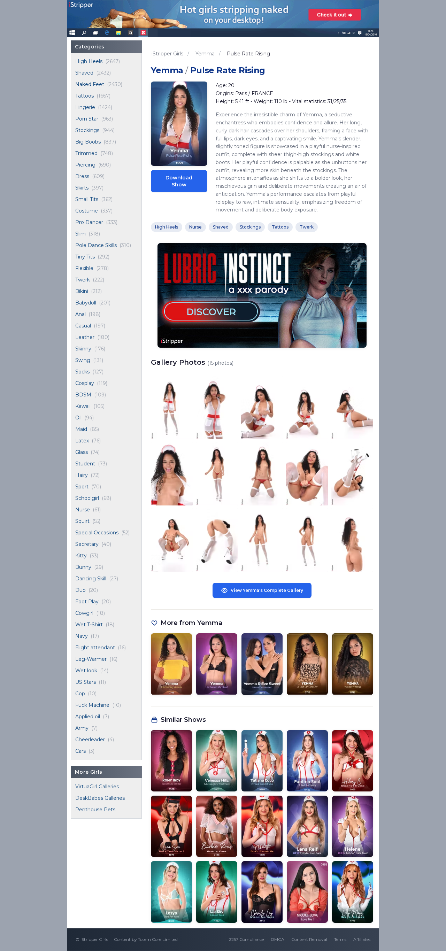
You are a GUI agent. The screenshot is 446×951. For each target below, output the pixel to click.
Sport (82, 487)
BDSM (83, 395)
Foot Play (87, 601)
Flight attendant (95, 647)
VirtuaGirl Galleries (97, 786)
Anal (80, 314)
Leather (84, 337)
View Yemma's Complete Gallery (267, 590)
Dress (82, 176)
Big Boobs (88, 142)
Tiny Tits (85, 257)
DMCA (277, 939)
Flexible (84, 268)
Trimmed (86, 153)
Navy (81, 636)
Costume (86, 211)
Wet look (86, 670)
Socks (82, 372)
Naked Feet (89, 84)
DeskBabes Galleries (100, 798)
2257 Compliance (246, 939)
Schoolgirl (87, 498)
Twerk (82, 280)
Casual (83, 326)
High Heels (88, 61)
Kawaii (83, 406)
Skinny (83, 349)
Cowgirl (84, 613)
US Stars (85, 682)
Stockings (87, 130)
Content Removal (309, 939)
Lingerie (85, 107)
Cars (80, 751)
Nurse (82, 510)
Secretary (87, 544)
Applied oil (87, 716)
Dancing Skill (90, 578)
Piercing (85, 165)
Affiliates (361, 939)
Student (85, 464)
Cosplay (84, 383)
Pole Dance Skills (96, 245)
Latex (82, 441)
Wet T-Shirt (89, 624)
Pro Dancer (89, 222)
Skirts (82, 188)
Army (82, 728)
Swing (82, 360)
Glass (81, 452)
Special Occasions (96, 532)
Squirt (82, 521)
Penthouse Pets (95, 809)
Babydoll (85, 303)
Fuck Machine (92, 705)
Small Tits (86, 199)
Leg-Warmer (91, 659)
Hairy (81, 475)
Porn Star (86, 119)
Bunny (83, 567)
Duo (80, 590)
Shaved (84, 73)
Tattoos (84, 96)
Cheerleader (90, 739)
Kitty (81, 555)
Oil (78, 418)
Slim (80, 234)
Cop (80, 693)
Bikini (81, 291)
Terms (340, 939)
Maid (81, 429)
